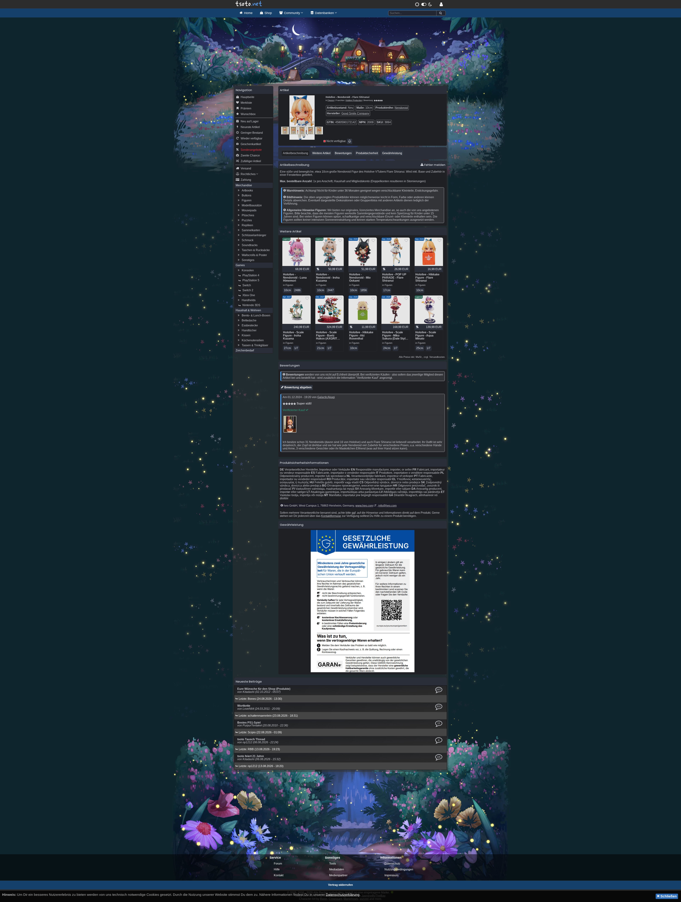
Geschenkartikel (251, 144)
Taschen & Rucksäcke (256, 250)
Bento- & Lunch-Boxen (256, 315)
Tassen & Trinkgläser (255, 345)
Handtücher (249, 330)
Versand (246, 168)
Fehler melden (434, 165)
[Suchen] (440, 13)
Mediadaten (336, 869)
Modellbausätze (252, 205)
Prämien (246, 108)
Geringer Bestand (252, 132)
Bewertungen (343, 153)
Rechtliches (248, 174)
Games (240, 265)
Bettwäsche (249, 320)
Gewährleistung (392, 153)
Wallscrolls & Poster (254, 255)
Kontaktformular (331, 515)
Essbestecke (250, 325)
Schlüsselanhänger (254, 235)
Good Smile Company (355, 113)
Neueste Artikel (250, 127)
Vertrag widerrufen (340, 884)
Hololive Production (353, 100)
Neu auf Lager (250, 121)
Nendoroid (401, 107)
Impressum (391, 875)
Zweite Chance (250, 155)
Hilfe (277, 869)
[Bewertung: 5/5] (378, 100)
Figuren (246, 200)
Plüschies (248, 215)
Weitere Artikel (321, 153)
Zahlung (246, 179)
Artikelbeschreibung (295, 153)
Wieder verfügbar (251, 138)
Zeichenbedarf (245, 350)
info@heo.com (387, 505)
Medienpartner (338, 875)
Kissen (246, 335)
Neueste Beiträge (249, 681)
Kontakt (278, 875)
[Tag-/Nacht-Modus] (423, 4)
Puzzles (247, 220)
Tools (332, 863)
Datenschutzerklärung (342, 894)
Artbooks (247, 190)
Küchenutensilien (253, 340)
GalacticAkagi (326, 397)
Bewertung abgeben (298, 387)
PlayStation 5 (250, 280)
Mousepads (249, 210)
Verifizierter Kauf (294, 410)
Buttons (246, 195)
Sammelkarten (251, 230)
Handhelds (249, 300)
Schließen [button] (668, 896)
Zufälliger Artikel (251, 161)
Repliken (247, 225)
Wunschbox (248, 114)
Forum (278, 863)
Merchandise (244, 185)
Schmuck (247, 240)
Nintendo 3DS (251, 305)
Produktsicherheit (367, 153)
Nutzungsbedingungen (398, 869)
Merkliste (246, 102)
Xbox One (248, 295)
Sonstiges (248, 260)
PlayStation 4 (250, 275)
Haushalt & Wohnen (248, 310)
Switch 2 (247, 290)
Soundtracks (250, 245)
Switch (246, 285)
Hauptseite (247, 97)
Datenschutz (392, 863)
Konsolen (248, 270)
